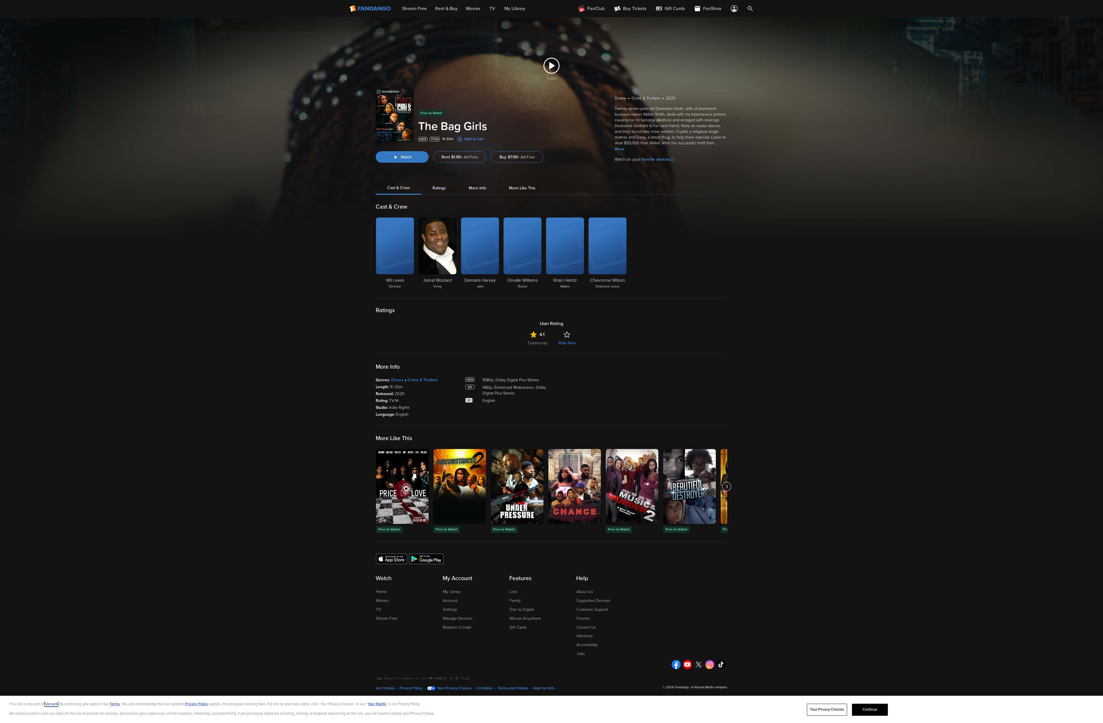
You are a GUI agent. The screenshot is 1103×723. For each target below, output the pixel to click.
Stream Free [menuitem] (414, 8)
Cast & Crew (398, 188)
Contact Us (586, 627)
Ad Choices (385, 688)
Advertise (584, 635)
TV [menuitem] (492, 8)
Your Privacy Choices (454, 688)
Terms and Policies (512, 688)
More (619, 149)
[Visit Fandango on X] (698, 664)
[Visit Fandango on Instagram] (710, 664)
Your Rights (377, 704)
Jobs (580, 653)
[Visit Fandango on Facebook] (676, 664)
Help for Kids (543, 688)
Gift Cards (518, 627)
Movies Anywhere (525, 618)
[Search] (750, 8)
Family (515, 600)
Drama (397, 380)
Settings (450, 609)
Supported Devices (593, 600)
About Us (584, 591)
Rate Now (567, 343)
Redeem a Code (457, 627)
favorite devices (655, 159)
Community (537, 343)
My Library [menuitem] (514, 8)
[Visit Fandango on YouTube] (687, 664)
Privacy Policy (411, 688)
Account (450, 600)
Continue (870, 709)
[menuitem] (670, 8)
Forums (582, 618)
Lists (513, 591)
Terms (114, 704)
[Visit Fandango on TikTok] (721, 664)
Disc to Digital (522, 609)
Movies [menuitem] (473, 8)
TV (378, 609)
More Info (477, 188)
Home (381, 591)
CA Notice (484, 688)
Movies (382, 600)
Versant (51, 704)
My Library (452, 591)
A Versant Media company (709, 687)
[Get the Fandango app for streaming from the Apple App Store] (391, 558)
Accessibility (587, 644)
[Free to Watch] (402, 486)
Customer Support (592, 609)
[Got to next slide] (726, 486)
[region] (551, 709)
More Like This (522, 188)
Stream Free (386, 618)
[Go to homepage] (370, 8)
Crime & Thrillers (423, 380)
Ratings (439, 188)
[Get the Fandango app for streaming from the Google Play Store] (426, 558)
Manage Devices (457, 618)
